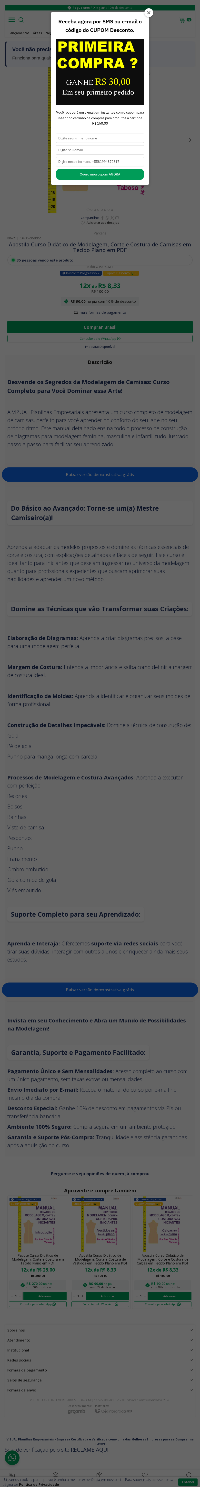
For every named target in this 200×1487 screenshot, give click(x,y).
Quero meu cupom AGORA (100, 174)
